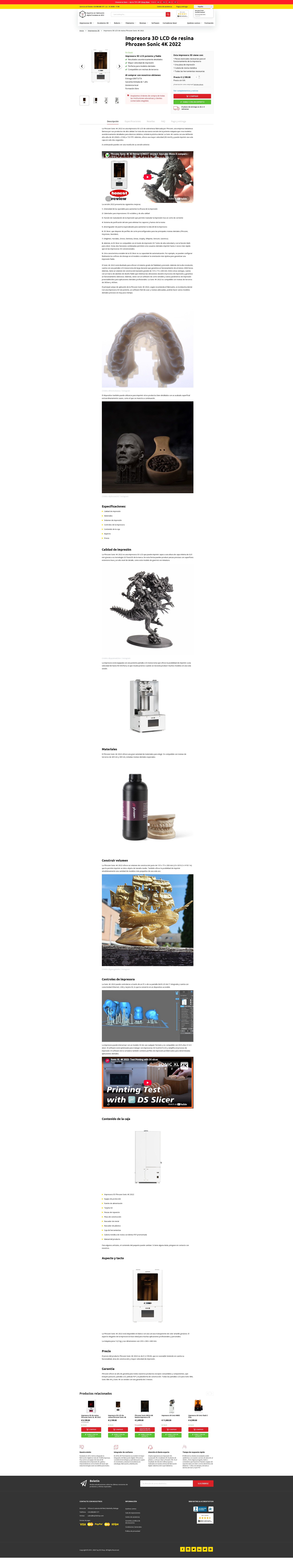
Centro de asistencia (164, 7)
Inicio (82, 31)
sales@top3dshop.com (96, 1516)
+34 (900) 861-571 (93, 1512)
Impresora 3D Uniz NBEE (171, 1415)
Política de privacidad (132, 1531)
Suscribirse (203, 1483)
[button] (82, 66)
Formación (209, 23)
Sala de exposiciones (132, 1513)
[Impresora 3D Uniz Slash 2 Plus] (198, 1406)
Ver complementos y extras (186, 90)
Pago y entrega (182, 7)
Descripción (113, 121)
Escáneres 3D (103, 23)
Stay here (197, 16)
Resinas (143, 23)
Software (155, 23)
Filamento (130, 23)
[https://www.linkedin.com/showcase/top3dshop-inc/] (199, 1549)
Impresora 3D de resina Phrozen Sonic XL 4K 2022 (91, 1416)
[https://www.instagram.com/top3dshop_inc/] (188, 1549)
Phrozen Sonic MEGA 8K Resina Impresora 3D (144, 1416)
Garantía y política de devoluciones (132, 1522)
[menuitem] (86, 23)
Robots (117, 23)
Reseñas (151, 121)
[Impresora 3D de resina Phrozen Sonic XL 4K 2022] (91, 1406)
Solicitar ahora (198, 84)
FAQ (163, 121)
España (200, 7)
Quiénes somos (193, 23)
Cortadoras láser (170, 23)
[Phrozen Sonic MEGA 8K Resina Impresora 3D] (145, 1406)
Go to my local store (200, 14)
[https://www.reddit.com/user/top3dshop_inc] (205, 1549)
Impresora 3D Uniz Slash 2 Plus (198, 1416)
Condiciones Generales (133, 1527)
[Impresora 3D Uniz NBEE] (172, 1406)
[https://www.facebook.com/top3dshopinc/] (182, 1549)
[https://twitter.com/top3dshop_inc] (193, 1549)
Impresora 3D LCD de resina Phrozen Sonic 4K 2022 (117, 1416)
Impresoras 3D (86, 23)
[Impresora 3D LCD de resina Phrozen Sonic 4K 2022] (118, 1406)
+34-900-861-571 (98, 7)
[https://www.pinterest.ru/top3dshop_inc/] (210, 1549)
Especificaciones (133, 121)
